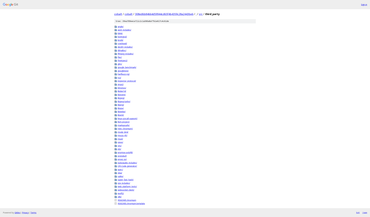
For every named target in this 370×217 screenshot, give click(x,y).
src (201, 14)
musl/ (120, 138)
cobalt (118, 14)
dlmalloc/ (122, 50)
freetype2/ (122, 60)
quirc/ (120, 169)
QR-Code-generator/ (127, 166)
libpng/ (121, 104)
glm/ (120, 64)
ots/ (120, 145)
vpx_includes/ (124, 183)
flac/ (120, 57)
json (364, 212)
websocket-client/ (126, 190)
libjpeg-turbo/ (124, 101)
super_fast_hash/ (126, 179)
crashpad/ (122, 43)
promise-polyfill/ (125, 152)
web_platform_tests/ (127, 186)
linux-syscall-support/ (127, 118)
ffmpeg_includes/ (126, 53)
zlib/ (120, 196)
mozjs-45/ (122, 135)
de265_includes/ (125, 47)
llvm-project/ (124, 121)
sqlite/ (120, 176)
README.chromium (127, 200)
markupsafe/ (124, 125)
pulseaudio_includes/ (127, 162)
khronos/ (122, 87)
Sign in (364, 4)
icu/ (119, 77)
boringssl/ (122, 36)
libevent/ (122, 94)
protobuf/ (122, 156)
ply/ (119, 149)
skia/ (120, 172)
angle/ (121, 26)
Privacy (25, 212)
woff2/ (121, 193)
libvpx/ (121, 108)
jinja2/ (121, 84)
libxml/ (121, 115)
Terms (33, 212)
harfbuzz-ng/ (124, 74)
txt (358, 212)
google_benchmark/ (127, 67)
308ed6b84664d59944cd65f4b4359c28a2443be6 (164, 14)
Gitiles (17, 212)
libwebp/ (122, 111)
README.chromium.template (131, 203)
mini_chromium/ (125, 128)
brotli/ (120, 40)
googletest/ (123, 70)
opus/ (120, 142)
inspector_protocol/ (127, 81)
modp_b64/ (123, 132)
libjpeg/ (121, 98)
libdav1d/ (122, 91)
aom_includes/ (124, 29)
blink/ (120, 33)
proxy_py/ (122, 159)
